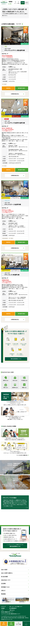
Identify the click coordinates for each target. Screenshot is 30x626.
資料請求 (11, 624)
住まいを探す (4, 569)
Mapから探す (18, 23)
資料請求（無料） (21, 88)
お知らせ (3, 590)
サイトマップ (3, 606)
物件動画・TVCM (5, 587)
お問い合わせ (12, 610)
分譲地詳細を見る (15, 94)
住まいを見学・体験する (6, 573)
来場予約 (8, 88)
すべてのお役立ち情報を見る (22, 455)
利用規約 (3, 608)
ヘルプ (2, 610)
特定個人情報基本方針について (7, 612)
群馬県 (10, 1)
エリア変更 (9, 3)
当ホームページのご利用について (15, 606)
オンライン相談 (18, 624)
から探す (5, 380)
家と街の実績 (4, 576)
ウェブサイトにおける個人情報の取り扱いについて (10, 613)
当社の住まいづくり (5, 580)
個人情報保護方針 (12, 608)
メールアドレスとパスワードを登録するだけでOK (15, 545)
